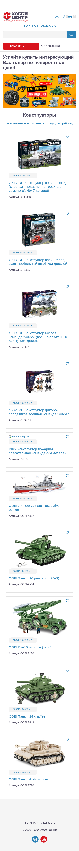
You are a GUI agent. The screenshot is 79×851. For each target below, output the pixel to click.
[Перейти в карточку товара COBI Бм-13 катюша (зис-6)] (39, 618)
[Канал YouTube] (43, 842)
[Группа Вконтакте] (35, 842)
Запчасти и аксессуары (17, 70)
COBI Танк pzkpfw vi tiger (28, 779)
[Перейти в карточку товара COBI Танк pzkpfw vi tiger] (39, 753)
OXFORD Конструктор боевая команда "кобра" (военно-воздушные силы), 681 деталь (38, 337)
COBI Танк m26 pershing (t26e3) (34, 578)
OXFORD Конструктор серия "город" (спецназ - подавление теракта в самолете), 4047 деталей (38, 186)
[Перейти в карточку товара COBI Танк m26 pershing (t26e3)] (39, 549)
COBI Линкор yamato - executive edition (34, 508)
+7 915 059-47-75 (39, 26)
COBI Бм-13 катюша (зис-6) (31, 647)
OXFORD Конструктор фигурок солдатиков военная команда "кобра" (39, 412)
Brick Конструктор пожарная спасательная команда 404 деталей (37, 451)
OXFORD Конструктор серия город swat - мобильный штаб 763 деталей (38, 262)
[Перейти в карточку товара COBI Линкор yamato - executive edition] (39, 484)
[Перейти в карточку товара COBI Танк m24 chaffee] (39, 687)
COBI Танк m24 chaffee (27, 716)
